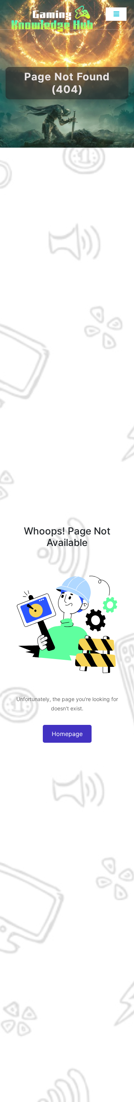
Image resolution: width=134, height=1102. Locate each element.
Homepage (67, 734)
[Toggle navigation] (116, 14)
